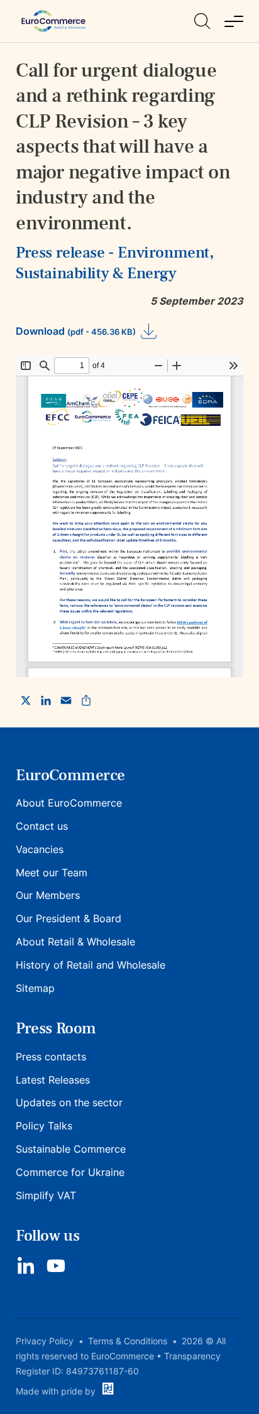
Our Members (48, 895)
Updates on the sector (69, 1102)
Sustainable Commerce (71, 1149)
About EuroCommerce (69, 803)
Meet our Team (51, 872)
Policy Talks (44, 1125)
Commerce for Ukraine (70, 1172)
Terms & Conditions (127, 1340)
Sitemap (35, 988)
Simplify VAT (46, 1195)
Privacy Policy (45, 1340)
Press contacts (51, 1056)
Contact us (42, 826)
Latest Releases (53, 1080)
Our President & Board (68, 918)
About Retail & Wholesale (75, 941)
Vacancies (39, 849)
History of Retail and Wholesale (90, 965)
